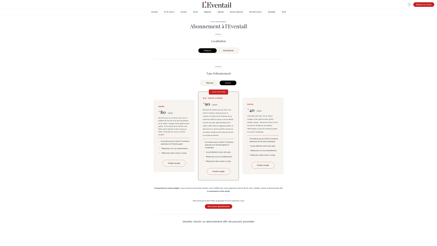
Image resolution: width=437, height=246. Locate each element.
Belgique (207, 50)
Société (184, 12)
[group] (409, 4)
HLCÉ (284, 12)
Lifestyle (154, 12)
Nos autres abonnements (218, 206)
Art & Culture (169, 12)
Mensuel (209, 83)
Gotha (195, 12)
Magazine (207, 12)
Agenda (221, 12)
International (228, 50)
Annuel (228, 83)
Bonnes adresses (236, 12)
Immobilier (272, 12)
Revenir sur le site (423, 4)
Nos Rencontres (255, 12)
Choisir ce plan (174, 163)
